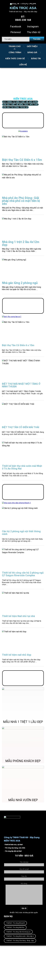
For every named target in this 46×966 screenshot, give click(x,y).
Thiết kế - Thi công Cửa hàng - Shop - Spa (20, 940)
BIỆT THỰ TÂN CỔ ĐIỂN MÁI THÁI (20, 427)
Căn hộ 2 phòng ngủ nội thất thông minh (21, 532)
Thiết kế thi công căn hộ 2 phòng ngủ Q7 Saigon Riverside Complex (23, 574)
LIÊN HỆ (23, 65)
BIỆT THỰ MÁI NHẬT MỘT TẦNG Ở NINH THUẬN (21, 385)
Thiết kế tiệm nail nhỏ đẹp (16, 654)
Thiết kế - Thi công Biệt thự (15, 927)
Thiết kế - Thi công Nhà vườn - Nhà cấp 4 (19, 936)
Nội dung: (24, 883)
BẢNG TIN (36, 59)
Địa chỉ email (24, 869)
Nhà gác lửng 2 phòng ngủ (20, 283)
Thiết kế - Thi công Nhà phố (15, 923)
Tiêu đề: (24, 876)
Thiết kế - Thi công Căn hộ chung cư (18, 932)
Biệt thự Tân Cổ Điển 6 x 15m (22, 160)
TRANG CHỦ (15, 46)
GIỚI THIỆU (32, 46)
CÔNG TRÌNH (15, 52)
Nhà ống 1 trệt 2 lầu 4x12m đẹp (20, 243)
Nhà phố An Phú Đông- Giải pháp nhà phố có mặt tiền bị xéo (21, 201)
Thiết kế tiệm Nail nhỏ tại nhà (18, 616)
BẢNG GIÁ (32, 52)
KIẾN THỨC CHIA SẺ (15, 59)
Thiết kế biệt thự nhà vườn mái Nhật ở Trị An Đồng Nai (22, 467)
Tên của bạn (24, 862)
